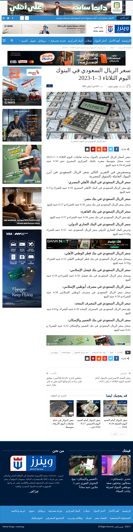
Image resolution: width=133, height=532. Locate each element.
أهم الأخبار (114, 40)
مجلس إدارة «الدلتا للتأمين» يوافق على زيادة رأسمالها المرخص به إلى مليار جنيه (64, 381)
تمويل (33, 40)
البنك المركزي (75, 40)
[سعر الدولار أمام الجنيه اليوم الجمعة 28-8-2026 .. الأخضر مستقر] (115, 408)
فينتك (88, 518)
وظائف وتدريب (74, 518)
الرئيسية (126, 40)
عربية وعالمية (18, 511)
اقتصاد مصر (101, 518)
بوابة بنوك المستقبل (99, 352)
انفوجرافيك (36, 518)
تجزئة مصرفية (58, 40)
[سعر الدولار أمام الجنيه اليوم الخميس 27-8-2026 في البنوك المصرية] (88, 408)
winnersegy (19, 527)
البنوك (111, 352)
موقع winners (66, 352)
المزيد (24, 40)
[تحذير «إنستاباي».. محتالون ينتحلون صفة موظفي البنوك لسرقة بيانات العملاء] (116, 465)
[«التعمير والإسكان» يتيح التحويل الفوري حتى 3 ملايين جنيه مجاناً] (83, 465)
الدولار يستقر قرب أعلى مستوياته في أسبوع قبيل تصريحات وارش (85, 18)
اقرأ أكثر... (33, 491)
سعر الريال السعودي (81, 352)
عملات (88, 40)
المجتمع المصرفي (55, 518)
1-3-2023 (120, 352)
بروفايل (42, 40)
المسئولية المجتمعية (120, 518)
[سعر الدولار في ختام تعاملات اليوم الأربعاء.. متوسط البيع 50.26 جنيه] (62, 408)
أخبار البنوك (100, 40)
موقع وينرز (54, 352)
